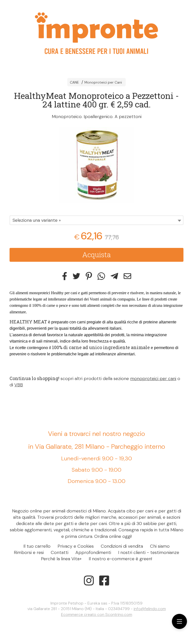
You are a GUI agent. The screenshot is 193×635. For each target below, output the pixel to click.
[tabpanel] (96, 165)
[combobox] (96, 220)
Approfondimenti (93, 552)
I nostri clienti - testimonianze (148, 552)
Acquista (96, 254)
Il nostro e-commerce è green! (120, 559)
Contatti (59, 552)
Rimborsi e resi (29, 552)
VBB (18, 385)
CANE (74, 82)
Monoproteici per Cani (103, 82)
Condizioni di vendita (122, 546)
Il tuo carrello (37, 546)
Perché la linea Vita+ (61, 559)
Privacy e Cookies (76, 546)
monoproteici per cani (153, 379)
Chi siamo (160, 546)
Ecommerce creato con (96, 614)
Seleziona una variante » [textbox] (37, 220)
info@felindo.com (150, 608)
